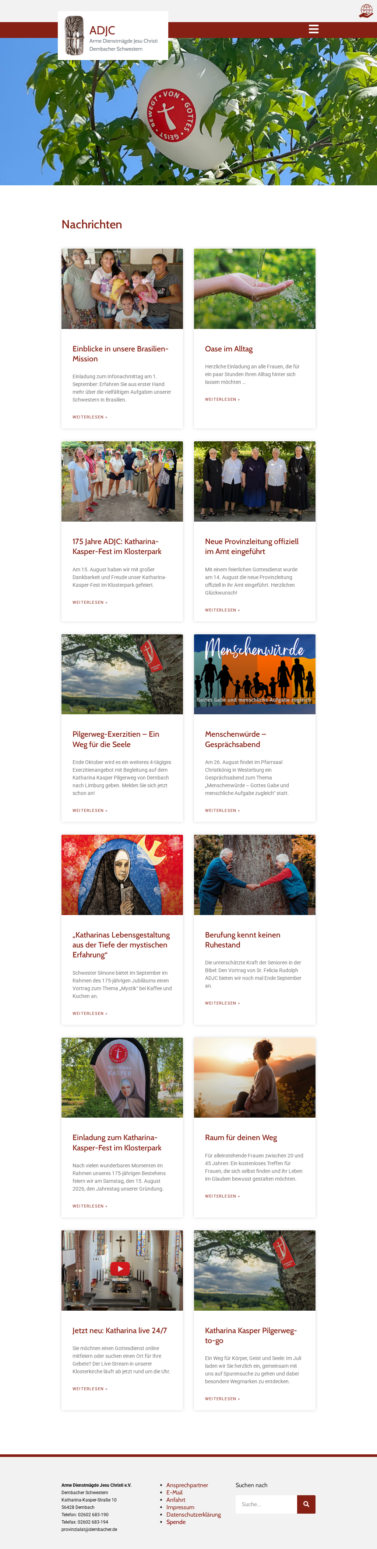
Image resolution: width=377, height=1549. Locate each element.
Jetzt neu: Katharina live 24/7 (120, 1330)
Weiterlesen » (90, 417)
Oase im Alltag (229, 348)
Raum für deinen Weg (241, 1137)
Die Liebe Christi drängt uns (118, 1523)
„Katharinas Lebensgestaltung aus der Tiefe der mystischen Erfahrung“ (121, 945)
